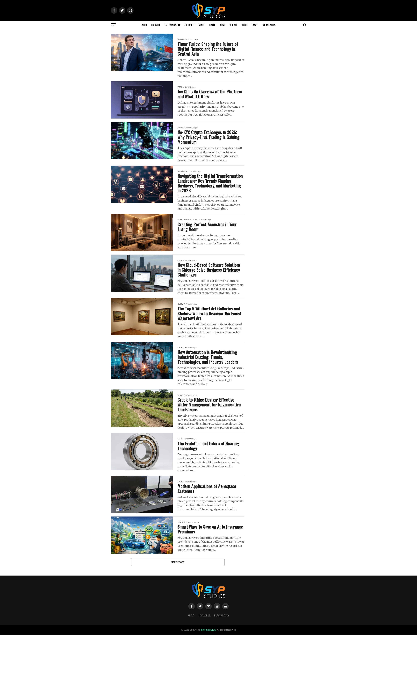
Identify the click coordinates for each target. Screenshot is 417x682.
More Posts (177, 562)
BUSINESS (155, 25)
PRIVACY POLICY (221, 615)
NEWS (222, 25)
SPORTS (233, 25)
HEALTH (212, 25)
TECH (244, 25)
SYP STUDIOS (208, 630)
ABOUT (191, 615)
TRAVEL (254, 25)
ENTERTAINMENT (172, 25)
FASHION (189, 25)
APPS (144, 25)
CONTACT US (204, 615)
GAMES (201, 25)
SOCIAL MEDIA (268, 25)
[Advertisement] (97, 658)
